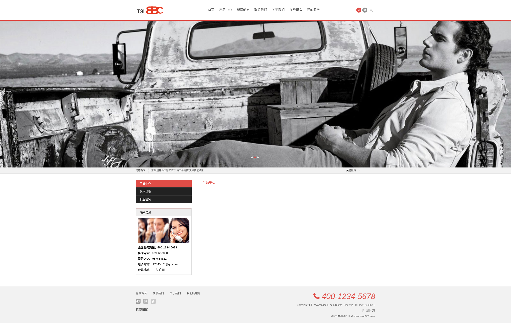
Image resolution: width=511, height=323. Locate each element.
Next (507, 91)
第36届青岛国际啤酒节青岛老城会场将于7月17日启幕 (180, 170)
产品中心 (225, 10)
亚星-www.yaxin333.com (321, 305)
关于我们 (278, 10)
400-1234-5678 (348, 296)
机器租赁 (145, 199)
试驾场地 (145, 191)
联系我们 (260, 10)
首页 (211, 10)
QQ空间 (153, 301)
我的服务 (313, 10)
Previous (4, 91)
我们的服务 (194, 293)
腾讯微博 (145, 301)
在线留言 (295, 10)
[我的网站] (152, 10)
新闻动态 (243, 10)
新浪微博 (138, 301)
